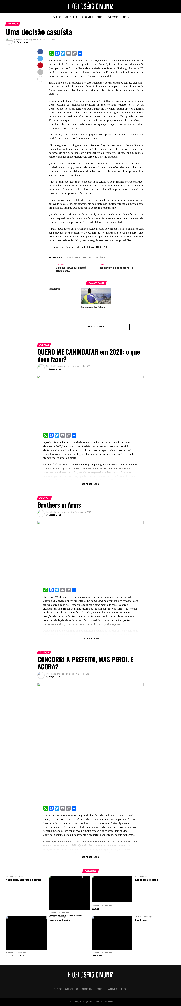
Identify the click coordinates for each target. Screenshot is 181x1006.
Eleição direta (73, 258)
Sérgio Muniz (87, 16)
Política (100, 16)
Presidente (88, 258)
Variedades (113, 16)
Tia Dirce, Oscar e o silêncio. (65, 16)
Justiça (125, 16)
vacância (100, 258)
